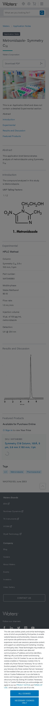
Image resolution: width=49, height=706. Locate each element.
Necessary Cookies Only (24, 701)
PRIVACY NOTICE (23, 685)
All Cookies (25, 693)
